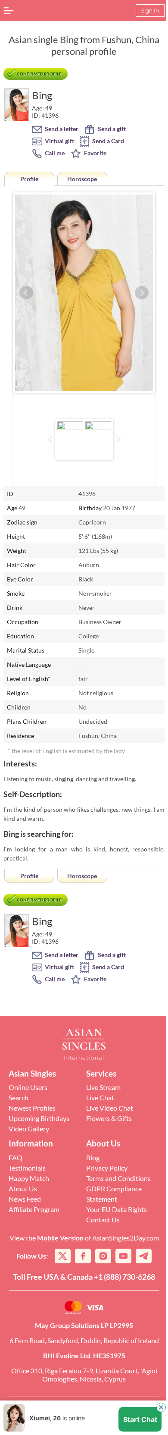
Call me (54, 153)
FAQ (15, 1157)
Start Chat (140, 1419)
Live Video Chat (109, 1108)
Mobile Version (60, 1238)
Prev (26, 293)
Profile (29, 178)
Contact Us (103, 1219)
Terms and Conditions (118, 1178)
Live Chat (100, 1097)
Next (142, 293)
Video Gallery (29, 1128)
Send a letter (61, 128)
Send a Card (107, 140)
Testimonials (27, 1168)
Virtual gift (59, 140)
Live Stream (103, 1087)
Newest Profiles (32, 1108)
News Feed (25, 1199)
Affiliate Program (34, 1209)
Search (18, 1097)
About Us (23, 1188)
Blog (93, 1157)
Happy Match (29, 1178)
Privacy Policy (107, 1168)
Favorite (94, 153)
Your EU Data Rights (116, 1209)
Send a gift (111, 128)
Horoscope (82, 178)
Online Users (28, 1087)
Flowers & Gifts (109, 1118)
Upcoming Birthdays (39, 1118)
